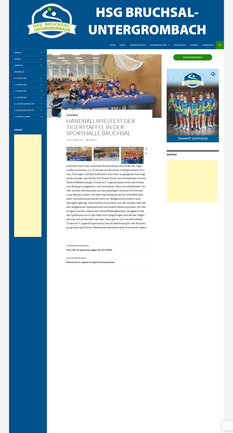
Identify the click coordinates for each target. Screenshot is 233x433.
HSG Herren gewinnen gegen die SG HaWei (89, 247)
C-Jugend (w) (20, 85)
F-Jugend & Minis (22, 116)
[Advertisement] (192, 181)
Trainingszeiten (137, 45)
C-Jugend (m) (20, 91)
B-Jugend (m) (20, 78)
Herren (17, 52)
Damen (17, 59)
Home (112, 45)
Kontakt (194, 45)
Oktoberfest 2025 (158, 45)
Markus (92, 140)
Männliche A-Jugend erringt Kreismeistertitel (90, 260)
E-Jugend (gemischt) (24, 110)
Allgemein (72, 115)
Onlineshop (180, 45)
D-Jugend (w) (20, 97)
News (122, 45)
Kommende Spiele (192, 57)
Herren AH (19, 72)
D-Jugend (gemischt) (24, 104)
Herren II (18, 65)
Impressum (208, 45)
